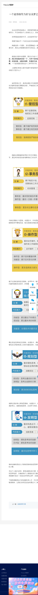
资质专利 (4, 578)
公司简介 (4, 572)
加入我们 (4, 584)
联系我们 (4, 581)
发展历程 (4, 575)
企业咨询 (23, 575)
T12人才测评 (25, 572)
